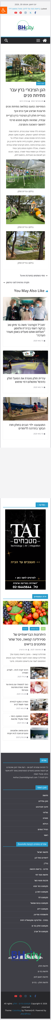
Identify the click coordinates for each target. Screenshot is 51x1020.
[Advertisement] (25, 473)
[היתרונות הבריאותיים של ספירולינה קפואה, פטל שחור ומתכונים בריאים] (25, 612)
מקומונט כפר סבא (40, 886)
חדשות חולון (43, 966)
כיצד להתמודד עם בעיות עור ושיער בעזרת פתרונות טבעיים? (17, 687)
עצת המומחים (34, 629)
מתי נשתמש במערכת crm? (32, 275)
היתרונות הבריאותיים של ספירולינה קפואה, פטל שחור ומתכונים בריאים (27, 639)
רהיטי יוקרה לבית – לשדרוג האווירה (17, 671)
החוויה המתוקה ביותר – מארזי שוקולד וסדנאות (18, 717)
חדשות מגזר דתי (41, 874)
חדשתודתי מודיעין (41, 914)
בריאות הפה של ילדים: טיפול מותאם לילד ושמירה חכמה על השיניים (24, 10)
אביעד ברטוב (23, 101)
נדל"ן (46, 863)
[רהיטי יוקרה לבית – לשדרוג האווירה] (39, 673)
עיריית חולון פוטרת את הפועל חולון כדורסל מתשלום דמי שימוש (26, 380)
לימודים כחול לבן (41, 857)
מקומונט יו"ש (42, 909)
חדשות (45, 795)
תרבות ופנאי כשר (41, 880)
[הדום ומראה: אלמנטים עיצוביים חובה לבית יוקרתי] (39, 734)
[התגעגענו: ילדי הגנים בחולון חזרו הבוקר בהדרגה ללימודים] (25, 399)
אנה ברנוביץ (23, 649)
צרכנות (25, 629)
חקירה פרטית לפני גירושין (17, 282)
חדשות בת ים (43, 971)
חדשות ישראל (42, 852)
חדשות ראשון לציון (41, 977)
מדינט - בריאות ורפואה (39, 869)
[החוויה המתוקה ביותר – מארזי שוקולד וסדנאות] (39, 719)
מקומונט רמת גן (41, 891)
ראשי (46, 835)
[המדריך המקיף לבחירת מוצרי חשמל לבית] (39, 705)
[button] (3, 10)
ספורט (45, 818)
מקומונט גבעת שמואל (39, 903)
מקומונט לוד (43, 897)
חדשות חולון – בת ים (40, 982)
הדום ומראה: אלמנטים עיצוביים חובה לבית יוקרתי (17, 732)
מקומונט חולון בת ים (40, 926)
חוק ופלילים (43, 801)
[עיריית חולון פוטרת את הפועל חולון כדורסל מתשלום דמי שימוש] (25, 352)
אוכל (43, 629)
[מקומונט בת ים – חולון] (44, 40)
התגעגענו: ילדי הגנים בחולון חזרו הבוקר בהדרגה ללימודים (27, 426)
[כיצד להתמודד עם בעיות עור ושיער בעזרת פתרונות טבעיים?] (39, 689)
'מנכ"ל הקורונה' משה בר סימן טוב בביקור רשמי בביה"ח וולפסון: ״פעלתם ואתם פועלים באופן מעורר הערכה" (25, 330)
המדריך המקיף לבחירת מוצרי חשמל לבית (19, 703)
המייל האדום (43, 829)
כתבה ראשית (40, 83)
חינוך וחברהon (42, 807)
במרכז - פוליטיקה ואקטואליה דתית (34, 920)
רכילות (45, 823)
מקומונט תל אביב (41, 931)
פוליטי (45, 812)
